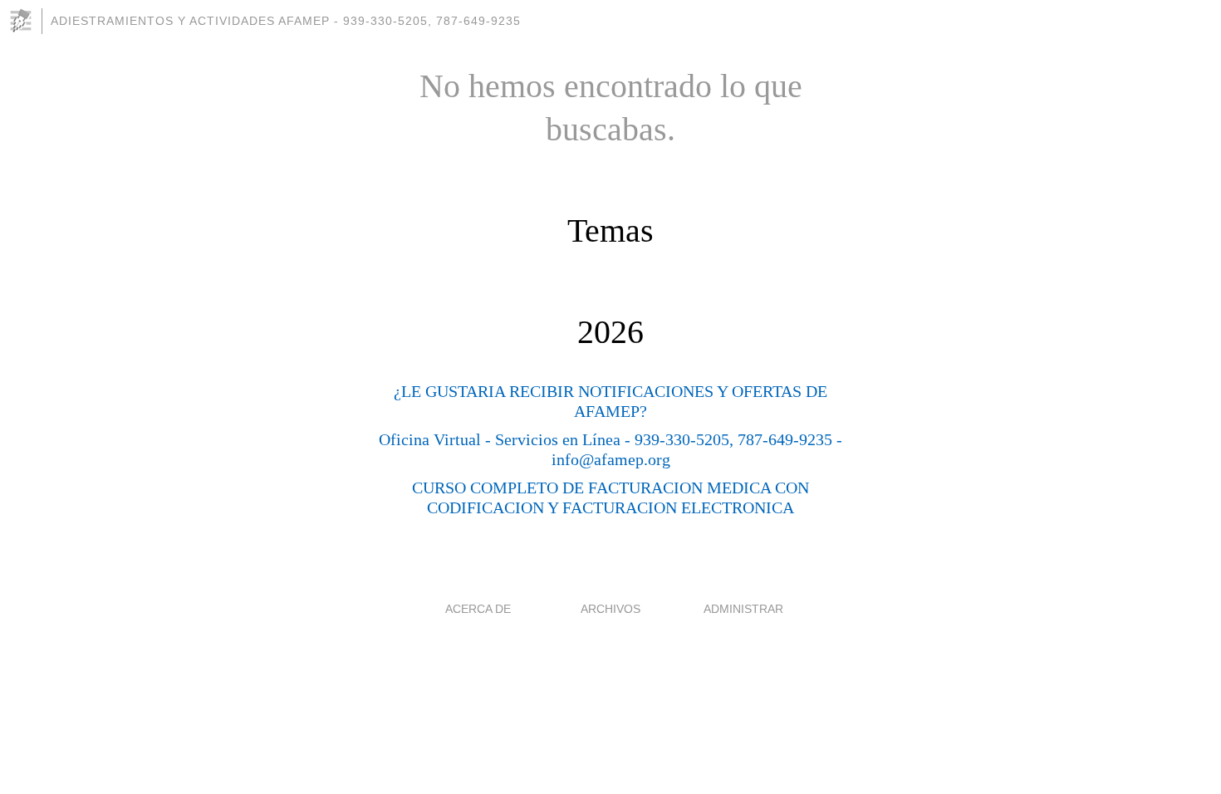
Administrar (743, 608)
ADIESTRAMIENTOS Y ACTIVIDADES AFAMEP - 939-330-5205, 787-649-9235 (286, 20)
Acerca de (478, 608)
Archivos (610, 608)
